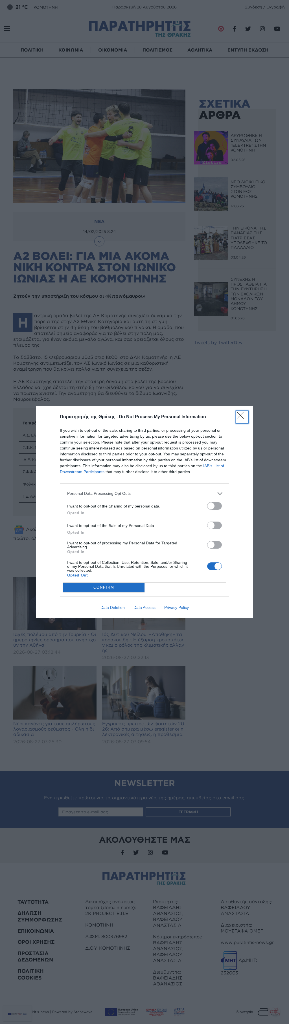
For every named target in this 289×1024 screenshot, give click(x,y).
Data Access (144, 607)
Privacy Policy (176, 607)
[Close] (242, 417)
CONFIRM (103, 587)
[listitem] (144, 494)
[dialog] (144, 512)
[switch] (214, 506)
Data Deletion (112, 607)
